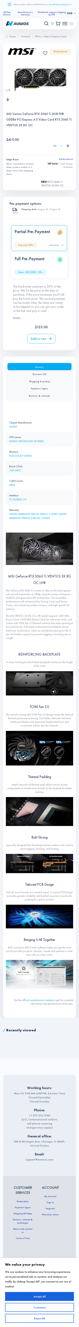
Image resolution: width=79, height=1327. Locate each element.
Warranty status (50, 1214)
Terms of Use (23, 1238)
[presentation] (7, 82)
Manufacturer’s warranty (25, 13)
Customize (39, 1307)
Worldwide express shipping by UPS (52, 13)
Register (50, 1208)
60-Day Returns (7, 13)
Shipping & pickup (39, 381)
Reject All (39, 1318)
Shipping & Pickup (22, 1213)
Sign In (50, 1202)
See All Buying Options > (60, 4)
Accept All (40, 1296)
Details (16, 318)
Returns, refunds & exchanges (22, 1221)
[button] (44, 52)
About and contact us (22, 1230)
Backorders (23, 1201)
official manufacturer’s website (37, 1000)
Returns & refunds (39, 395)
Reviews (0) (39, 374)
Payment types (39, 388)
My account (50, 1196)
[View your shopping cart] (58, 23)
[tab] (39, 366)
